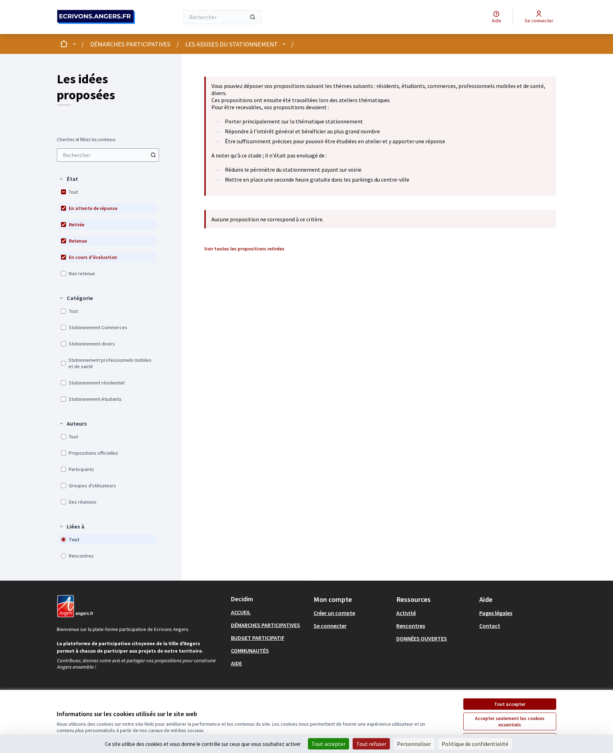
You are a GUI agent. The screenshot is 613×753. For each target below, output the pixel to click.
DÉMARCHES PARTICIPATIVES (130, 44)
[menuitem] (108, 155)
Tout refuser (371, 743)
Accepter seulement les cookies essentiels (510, 721)
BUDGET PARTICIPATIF (258, 637)
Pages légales (495, 612)
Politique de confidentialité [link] (475, 743)
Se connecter (330, 625)
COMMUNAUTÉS (250, 650)
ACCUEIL (241, 612)
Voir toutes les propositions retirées (244, 248)
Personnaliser (414, 743)
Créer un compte (334, 612)
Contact (489, 625)
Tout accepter (509, 704)
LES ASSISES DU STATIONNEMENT (231, 44)
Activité (406, 612)
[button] (68, 178)
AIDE (236, 663)
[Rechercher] (252, 17)
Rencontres (410, 625)
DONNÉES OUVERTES (421, 638)
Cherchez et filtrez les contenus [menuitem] (86, 140)
